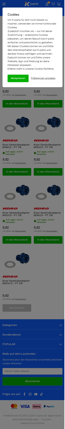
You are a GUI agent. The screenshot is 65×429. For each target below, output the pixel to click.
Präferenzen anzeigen (43, 78)
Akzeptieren (18, 78)
